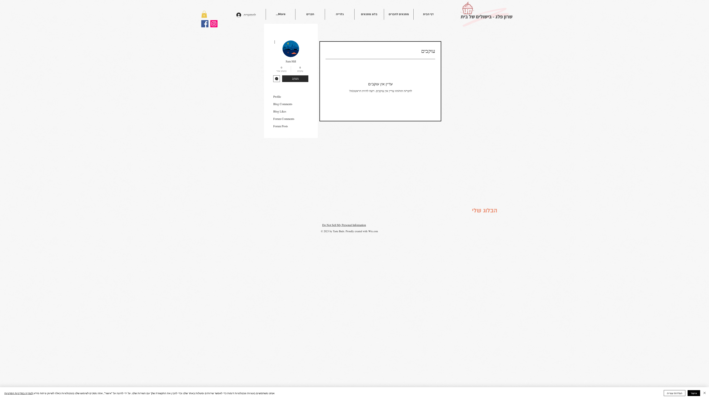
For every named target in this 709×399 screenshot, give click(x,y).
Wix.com (373, 231)
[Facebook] (204, 23)
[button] (204, 14)
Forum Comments (283, 119)
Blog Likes (279, 111)
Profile (277, 96)
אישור (694, 393)
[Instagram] (214, 23)
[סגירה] (704, 393)
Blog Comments (282, 104)
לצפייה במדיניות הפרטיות (18, 393)
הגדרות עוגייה (674, 393)
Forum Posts (280, 126)
